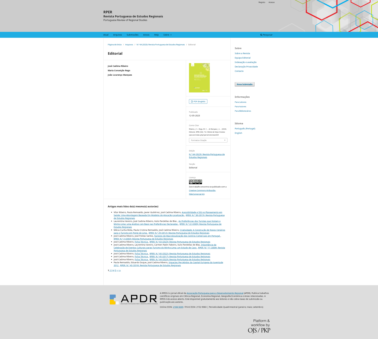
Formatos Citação (199, 140)
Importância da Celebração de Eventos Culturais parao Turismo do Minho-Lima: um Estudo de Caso (165, 246)
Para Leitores (240, 102)
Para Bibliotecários (243, 111)
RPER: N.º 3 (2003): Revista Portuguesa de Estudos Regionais (143, 238)
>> (119, 270)
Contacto (239, 71)
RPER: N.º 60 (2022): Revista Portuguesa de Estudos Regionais (180, 253)
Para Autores (240, 106)
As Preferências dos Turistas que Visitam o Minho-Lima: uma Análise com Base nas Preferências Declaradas (167, 222)
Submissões (133, 34)
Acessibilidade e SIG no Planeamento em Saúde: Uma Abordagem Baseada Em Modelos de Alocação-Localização (168, 214)
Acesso (272, 2)
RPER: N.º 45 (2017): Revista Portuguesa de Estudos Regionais (180, 256)
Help (156, 34)
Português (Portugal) (245, 128)
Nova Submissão (244, 84)
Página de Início (115, 44)
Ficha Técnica (141, 241)
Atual (106, 34)
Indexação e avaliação (245, 62)
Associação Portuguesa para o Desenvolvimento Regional (215, 293)
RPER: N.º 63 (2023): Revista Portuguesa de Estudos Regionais (180, 241)
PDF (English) (199, 101)
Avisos (146, 34)
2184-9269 (178, 307)
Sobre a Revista (242, 53)
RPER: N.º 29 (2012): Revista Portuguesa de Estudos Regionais (179, 233)
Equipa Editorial (243, 57)
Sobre (166, 34)
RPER (107, 11)
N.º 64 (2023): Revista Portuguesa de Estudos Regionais (161, 44)
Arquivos (117, 34)
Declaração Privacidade (246, 66)
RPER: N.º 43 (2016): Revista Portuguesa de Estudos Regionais (150, 265)
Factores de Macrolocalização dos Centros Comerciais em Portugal (187, 235)
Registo (262, 2)
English (238, 133)
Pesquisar (267, 34)
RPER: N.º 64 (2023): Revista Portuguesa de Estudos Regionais (180, 259)
